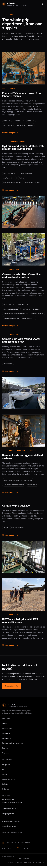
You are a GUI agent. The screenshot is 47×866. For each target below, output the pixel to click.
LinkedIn (5, 784)
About (4, 769)
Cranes (4, 723)
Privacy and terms (8, 779)
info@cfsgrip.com (8, 813)
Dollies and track (8, 728)
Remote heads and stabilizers (12, 743)
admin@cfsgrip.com (9, 826)
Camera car (6, 733)
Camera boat (6, 738)
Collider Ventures (7, 849)
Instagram (5, 789)
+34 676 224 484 (8, 809)
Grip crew (5, 753)
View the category (10, 132)
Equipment (6, 764)
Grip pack (5, 748)
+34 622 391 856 (8, 821)
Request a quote (11, 686)
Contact (5, 774)
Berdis (26, 849)
